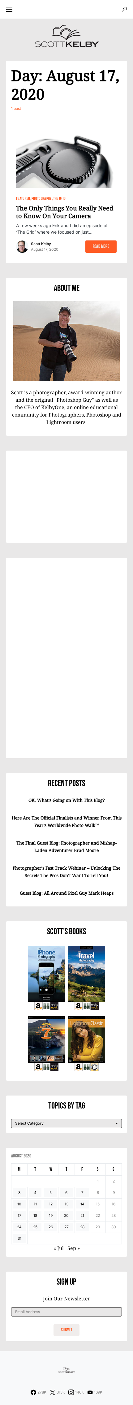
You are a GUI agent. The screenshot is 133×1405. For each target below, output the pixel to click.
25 (35, 1227)
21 (82, 1215)
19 (51, 1215)
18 (35, 1215)
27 (66, 1227)
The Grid (59, 198)
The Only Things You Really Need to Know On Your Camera (64, 212)
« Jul (59, 1248)
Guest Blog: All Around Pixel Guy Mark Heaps (67, 893)
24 (19, 1227)
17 (19, 1215)
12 (51, 1204)
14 (82, 1204)
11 (35, 1204)
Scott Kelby (41, 243)
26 (51, 1227)
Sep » (73, 1248)
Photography (42, 198)
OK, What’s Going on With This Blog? (66, 800)
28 (82, 1227)
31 (19, 1238)
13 (66, 1204)
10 (19, 1204)
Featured (23, 198)
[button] (9, 9)
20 (66, 1215)
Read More (101, 246)
